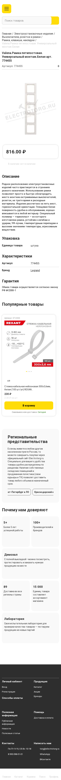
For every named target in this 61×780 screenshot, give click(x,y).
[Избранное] (50, 8)
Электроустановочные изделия (33, 33)
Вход (4, 687)
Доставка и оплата (43, 718)
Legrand (35, 270)
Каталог (38, 687)
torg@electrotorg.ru (49, 749)
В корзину (29, 405)
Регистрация (8, 691)
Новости (6, 728)
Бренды (38, 696)
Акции (37, 691)
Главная (6, 33)
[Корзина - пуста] (57, 8)
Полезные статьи (11, 733)
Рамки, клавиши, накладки (18, 40)
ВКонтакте (45, 759)
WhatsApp (45, 754)
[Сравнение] (45, 8)
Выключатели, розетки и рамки (21, 36)
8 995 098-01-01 (15, 754)
